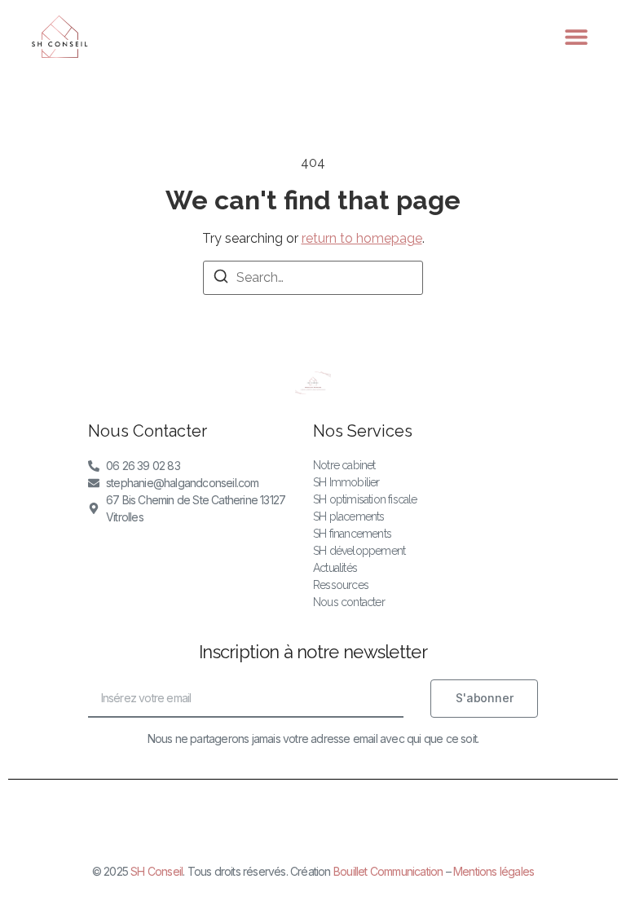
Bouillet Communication (388, 871)
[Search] (221, 279)
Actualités (335, 567)
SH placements (349, 516)
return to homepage (362, 238)
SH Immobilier (346, 482)
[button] (576, 37)
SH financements (352, 533)
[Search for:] (313, 278)
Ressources (340, 584)
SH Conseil (156, 871)
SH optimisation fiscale (365, 499)
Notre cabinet (344, 465)
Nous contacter (349, 602)
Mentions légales (493, 871)
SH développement (359, 550)
